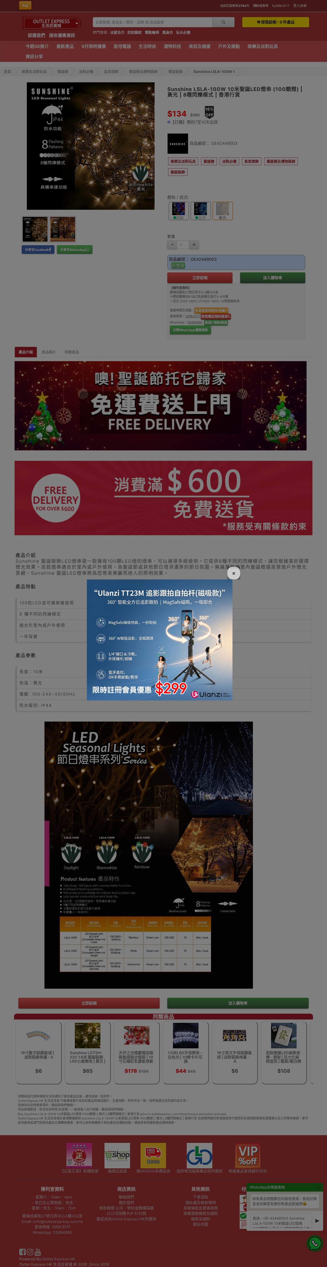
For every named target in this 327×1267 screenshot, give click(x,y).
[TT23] (159, 639)
